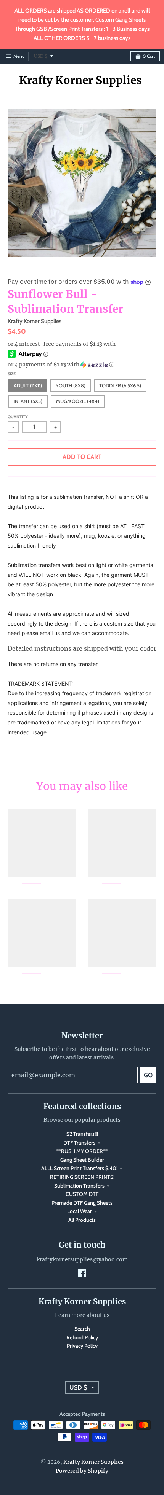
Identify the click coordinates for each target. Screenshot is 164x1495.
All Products (82, 1219)
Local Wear (79, 1211)
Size (12, 373)
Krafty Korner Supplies (80, 80)
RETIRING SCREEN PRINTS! (82, 1176)
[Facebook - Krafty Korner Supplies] (82, 1273)
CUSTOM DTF (82, 1194)
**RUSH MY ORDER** (82, 1151)
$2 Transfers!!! (82, 1133)
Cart (149, 56)
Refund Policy (82, 1337)
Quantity (18, 416)
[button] (82, 364)
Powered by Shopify (82, 1470)
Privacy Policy (82, 1345)
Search (82, 1328)
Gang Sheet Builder (82, 1159)
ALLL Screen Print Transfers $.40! (79, 1168)
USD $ (41, 56)
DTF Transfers (79, 1142)
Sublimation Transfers (79, 1185)
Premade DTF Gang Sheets (82, 1202)
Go (148, 1075)
